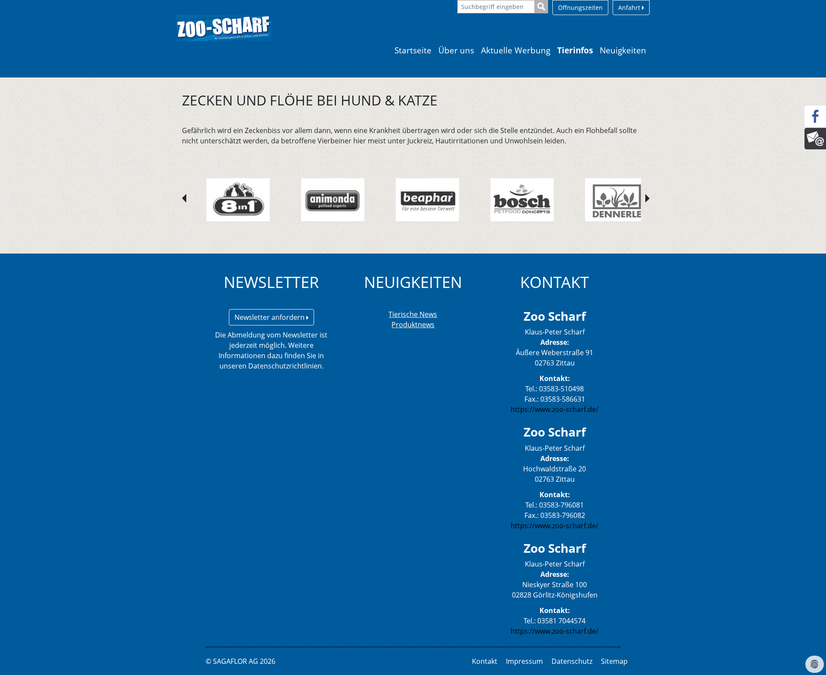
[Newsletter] (815, 138)
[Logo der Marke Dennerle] (616, 199)
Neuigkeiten (623, 50)
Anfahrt (630, 7)
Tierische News (412, 314)
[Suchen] (541, 6)
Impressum (524, 661)
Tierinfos (575, 50)
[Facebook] (815, 116)
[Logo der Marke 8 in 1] (238, 199)
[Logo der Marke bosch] (522, 199)
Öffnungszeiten (580, 7)
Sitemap (614, 661)
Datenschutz (572, 661)
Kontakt (484, 661)
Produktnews (413, 324)
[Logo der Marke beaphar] (427, 199)
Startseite (413, 50)
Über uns (456, 50)
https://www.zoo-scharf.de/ (554, 409)
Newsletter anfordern (270, 317)
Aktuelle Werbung (515, 50)
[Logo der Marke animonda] (332, 199)
